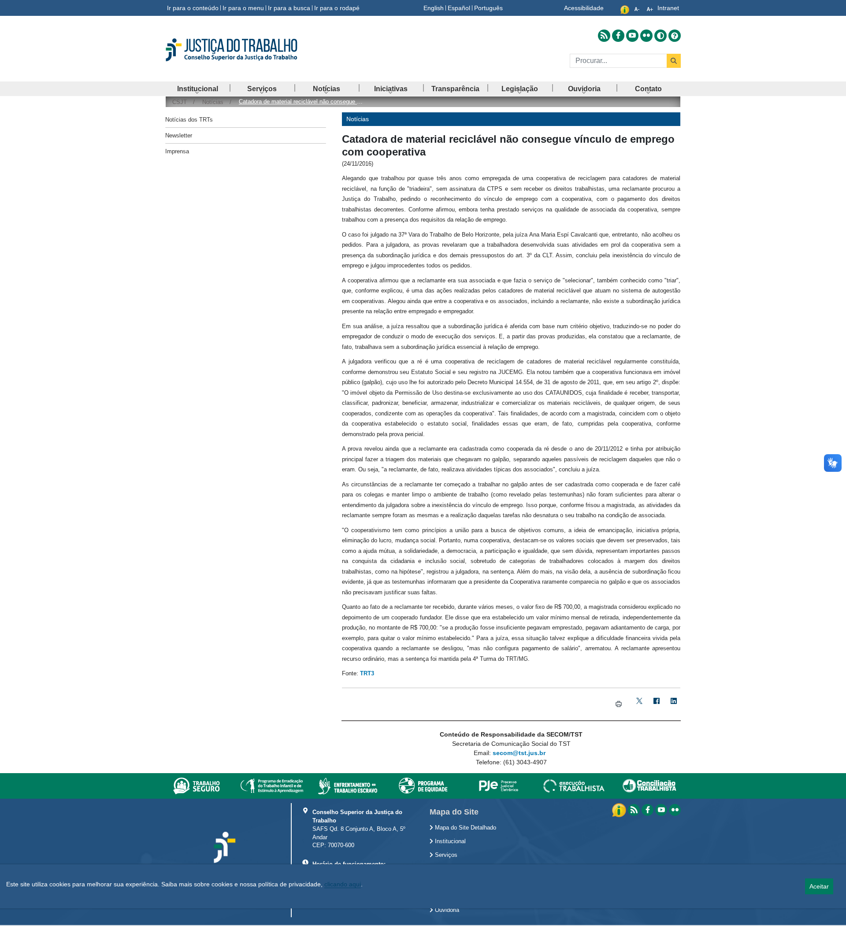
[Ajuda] (674, 36)
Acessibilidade (584, 7)
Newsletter (178, 135)
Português (488, 7)
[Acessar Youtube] (632, 36)
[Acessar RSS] (604, 36)
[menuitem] (197, 88)
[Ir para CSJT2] (246, 50)
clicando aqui (342, 884)
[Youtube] (661, 810)
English (433, 7)
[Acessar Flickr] (646, 36)
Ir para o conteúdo (193, 7)
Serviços (445, 855)
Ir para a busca (289, 7)
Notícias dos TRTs (189, 119)
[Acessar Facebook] (618, 36)
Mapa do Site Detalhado (464, 828)
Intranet (668, 7)
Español (459, 7)
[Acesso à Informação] (620, 809)
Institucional (449, 841)
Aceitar (819, 886)
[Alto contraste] (660, 36)
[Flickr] (675, 810)
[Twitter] (639, 704)
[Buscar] (674, 61)
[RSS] (634, 810)
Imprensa (177, 151)
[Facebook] (656, 704)
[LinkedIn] (673, 704)
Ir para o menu (243, 7)
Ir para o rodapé (337, 7)
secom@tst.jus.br (519, 752)
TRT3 (367, 673)
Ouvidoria (446, 910)
